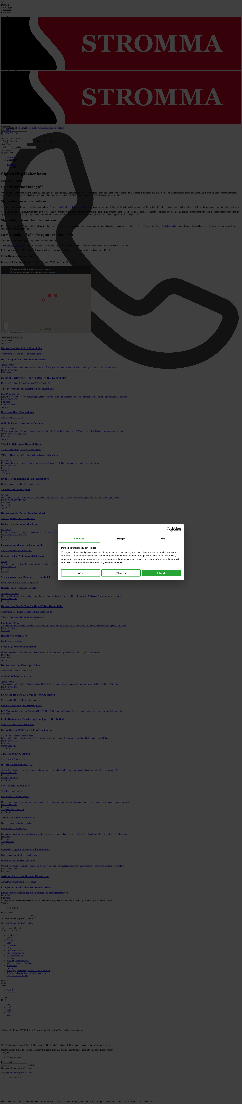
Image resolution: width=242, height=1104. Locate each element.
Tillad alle (161, 573)
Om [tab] (163, 538)
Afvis (80, 573)
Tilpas (119, 573)
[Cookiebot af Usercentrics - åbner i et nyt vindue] (168, 529)
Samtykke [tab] (79, 538)
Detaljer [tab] (121, 538)
